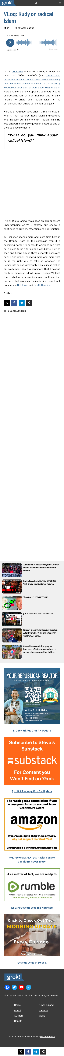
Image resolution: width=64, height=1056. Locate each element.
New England (46, 1004)
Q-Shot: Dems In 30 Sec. (32, 962)
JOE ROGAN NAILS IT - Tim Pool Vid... (39, 613)
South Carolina (42, 285)
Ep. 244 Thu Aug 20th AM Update (32, 791)
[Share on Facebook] (14, 303)
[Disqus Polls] (32, 354)
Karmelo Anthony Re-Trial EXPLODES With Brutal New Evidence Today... (39, 582)
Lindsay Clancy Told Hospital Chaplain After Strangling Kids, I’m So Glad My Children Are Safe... (40, 633)
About (17, 1010)
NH (19, 285)
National (43, 1010)
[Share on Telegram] (22, 303)
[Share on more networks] (29, 303)
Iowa (24, 285)
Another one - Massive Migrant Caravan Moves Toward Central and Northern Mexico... (41, 567)
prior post (17, 71)
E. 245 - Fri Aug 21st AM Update (32, 730)
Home (17, 1004)
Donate (18, 1020)
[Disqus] (32, 432)
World (42, 1015)
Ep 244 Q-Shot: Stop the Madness (32, 907)
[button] (36, 3)
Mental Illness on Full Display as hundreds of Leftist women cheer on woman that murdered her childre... (39, 649)
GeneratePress (47, 1036)
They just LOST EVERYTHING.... (36, 597)
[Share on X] (7, 303)
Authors (18, 1015)
